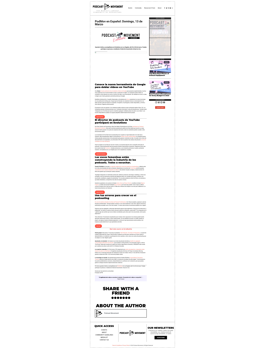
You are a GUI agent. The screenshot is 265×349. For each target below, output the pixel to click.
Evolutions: (107, 148)
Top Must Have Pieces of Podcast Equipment (159, 74)
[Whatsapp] (123, 298)
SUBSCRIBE (161, 337)
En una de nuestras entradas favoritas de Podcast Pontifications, (110, 202)
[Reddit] (126, 298)
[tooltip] (164, 8)
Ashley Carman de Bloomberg (128, 136)
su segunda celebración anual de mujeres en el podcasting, (124, 166)
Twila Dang (133, 168)
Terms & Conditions (117, 345)
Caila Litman (120, 183)
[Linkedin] (121, 298)
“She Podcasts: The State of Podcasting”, (130, 232)
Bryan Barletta (117, 184)
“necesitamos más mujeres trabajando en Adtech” (107, 169)
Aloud (128, 99)
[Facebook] (112, 298)
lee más (98, 226)
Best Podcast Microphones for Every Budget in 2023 (160, 94)
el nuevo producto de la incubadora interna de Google (113, 91)
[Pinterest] (118, 298)
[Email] (129, 298)
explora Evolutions (100, 154)
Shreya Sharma (127, 183)
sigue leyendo (99, 116)
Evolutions (119, 266)
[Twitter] (115, 298)
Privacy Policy (126, 345)
